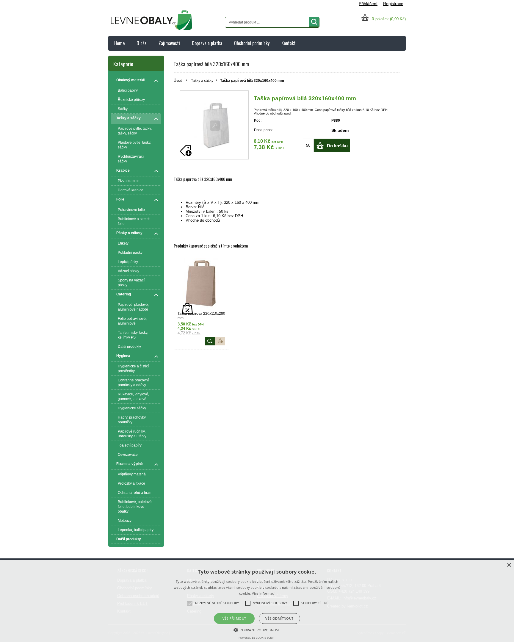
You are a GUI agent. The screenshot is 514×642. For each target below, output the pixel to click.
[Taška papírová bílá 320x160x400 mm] (214, 124)
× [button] (509, 565)
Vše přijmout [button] (234, 618)
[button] (257, 629)
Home (119, 43)
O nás (142, 43)
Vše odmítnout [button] (279, 618)
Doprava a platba (207, 43)
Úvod (178, 81)
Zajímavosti (169, 43)
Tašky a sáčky (202, 81)
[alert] (257, 601)
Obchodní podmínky (251, 43)
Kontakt (288, 43)
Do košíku (337, 145)
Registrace (393, 3)
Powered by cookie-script (257, 638)
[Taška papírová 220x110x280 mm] (201, 284)
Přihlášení (368, 3)
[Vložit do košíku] (220, 341)
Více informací (263, 593)
